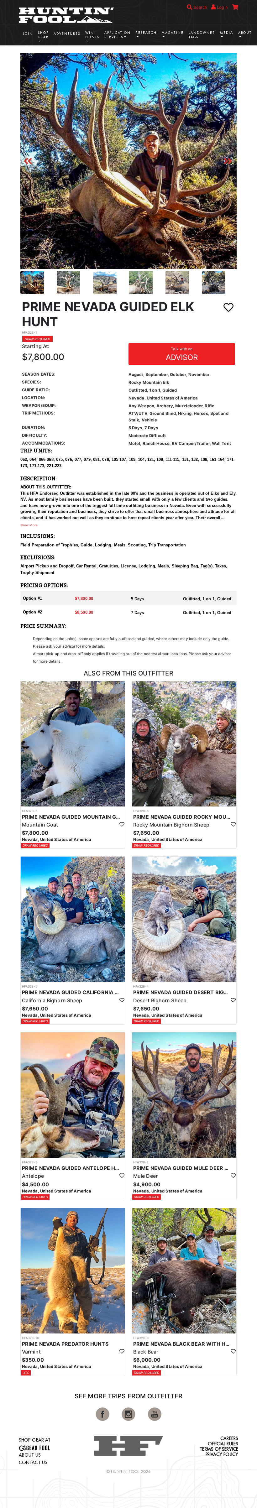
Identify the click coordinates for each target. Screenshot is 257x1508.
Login (222, 7)
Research (146, 33)
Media (226, 33)
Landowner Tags (202, 35)
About (245, 33)
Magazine (173, 33)
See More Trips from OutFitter (128, 1396)
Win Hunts (92, 35)
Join (28, 34)
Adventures (67, 34)
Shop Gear (43, 35)
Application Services (117, 35)
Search (199, 7)
